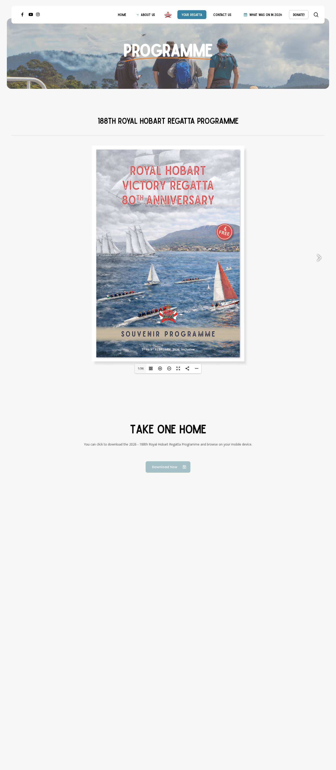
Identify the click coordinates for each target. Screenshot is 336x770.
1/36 (141, 368)
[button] (168, 467)
